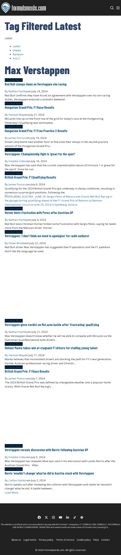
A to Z (16, 58)
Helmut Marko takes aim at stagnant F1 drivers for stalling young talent (51, 348)
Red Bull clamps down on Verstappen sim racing (35, 84)
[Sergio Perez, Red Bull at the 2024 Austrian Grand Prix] (60, 204)
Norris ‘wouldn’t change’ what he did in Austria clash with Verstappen (49, 473)
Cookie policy (84, 539)
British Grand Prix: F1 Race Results (27, 371)
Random (18, 54)
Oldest (17, 50)
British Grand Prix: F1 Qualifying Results (30, 177)
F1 (6, 80)
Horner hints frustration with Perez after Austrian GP (39, 212)
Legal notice (29, 539)
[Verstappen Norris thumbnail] (53, 442)
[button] (112, 8)
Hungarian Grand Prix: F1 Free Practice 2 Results (36, 131)
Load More (11, 492)
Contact (105, 539)
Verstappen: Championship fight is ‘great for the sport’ (40, 154)
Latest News (15, 80)
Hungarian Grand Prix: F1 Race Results (29, 107)
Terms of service (65, 539)
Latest (16, 46)
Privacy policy (46, 539)
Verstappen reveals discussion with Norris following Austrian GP (46, 450)
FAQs (96, 539)
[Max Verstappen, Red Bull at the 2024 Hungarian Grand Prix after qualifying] (53, 316)
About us (16, 539)
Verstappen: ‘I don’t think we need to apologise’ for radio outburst (47, 236)
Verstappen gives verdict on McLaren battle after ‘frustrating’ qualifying (52, 325)
